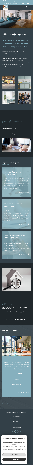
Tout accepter (14, 459)
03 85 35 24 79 (16, 416)
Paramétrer (14, 455)
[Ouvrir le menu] (30, 7)
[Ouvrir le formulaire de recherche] (26, 7)
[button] (3, 403)
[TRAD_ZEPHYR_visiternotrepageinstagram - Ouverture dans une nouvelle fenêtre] (19, 431)
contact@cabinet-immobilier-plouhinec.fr (16, 418)
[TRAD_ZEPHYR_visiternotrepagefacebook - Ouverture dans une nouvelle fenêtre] (14, 431)
